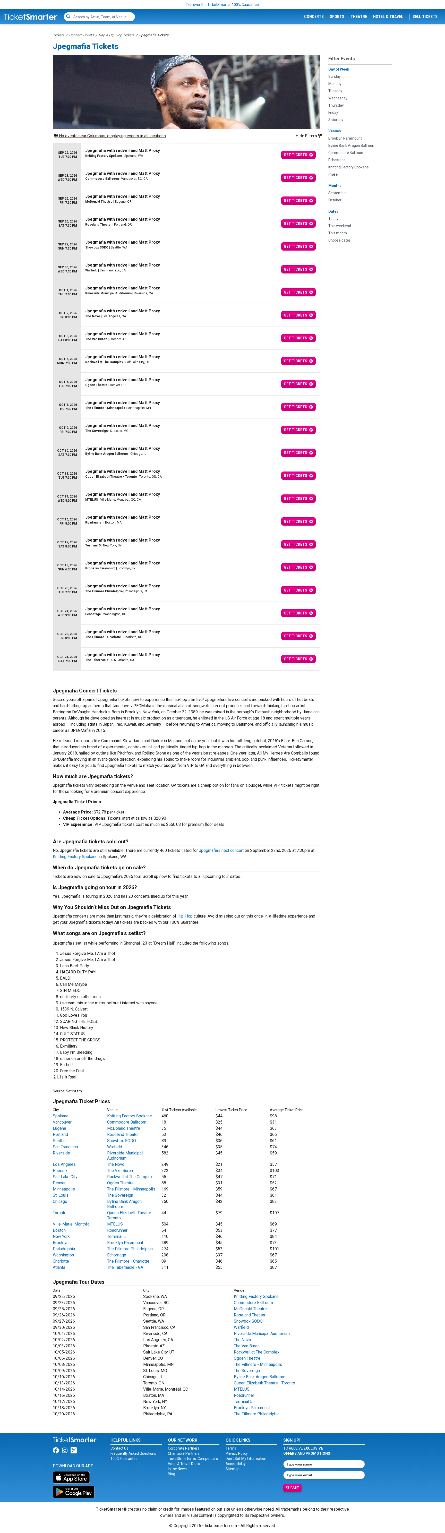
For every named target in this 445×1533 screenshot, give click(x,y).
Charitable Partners (184, 1453)
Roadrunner (117, 1230)
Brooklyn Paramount (125, 1242)
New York (61, 1236)
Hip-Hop (185, 916)
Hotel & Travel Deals (184, 1464)
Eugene (59, 1128)
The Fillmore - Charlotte (128, 1261)
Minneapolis (64, 1189)
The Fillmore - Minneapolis (131, 1189)
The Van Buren (120, 1170)
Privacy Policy (237, 1453)
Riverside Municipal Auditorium (125, 1156)
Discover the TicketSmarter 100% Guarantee (222, 5)
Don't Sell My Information (246, 1459)
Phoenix (60, 1170)
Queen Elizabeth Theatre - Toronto (264, 1383)
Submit (292, 1488)
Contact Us (119, 1448)
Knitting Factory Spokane (75, 856)
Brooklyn (61, 1242)
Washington (63, 1255)
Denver (59, 1182)
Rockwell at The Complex (130, 1176)
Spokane (61, 1116)
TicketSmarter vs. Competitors (193, 1459)
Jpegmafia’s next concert (221, 850)
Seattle (59, 1140)
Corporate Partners (183, 1448)
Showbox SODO (121, 1140)
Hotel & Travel (388, 16)
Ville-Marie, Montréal (71, 1224)
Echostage (116, 1255)
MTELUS (115, 1224)
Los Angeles (64, 1164)
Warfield (114, 1146)
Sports (337, 16)
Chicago (60, 1201)
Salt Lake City (65, 1176)
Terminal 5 (116, 1236)
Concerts (314, 16)
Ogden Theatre (120, 1182)
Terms (231, 1448)
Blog (171, 1474)
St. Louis (61, 1195)
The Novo (115, 1164)
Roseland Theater (123, 1134)
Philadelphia (64, 1248)
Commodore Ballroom (126, 1122)
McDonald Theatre (123, 1128)
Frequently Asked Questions (133, 1453)
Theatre (358, 16)
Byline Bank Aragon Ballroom (259, 1376)
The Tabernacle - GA (125, 1267)
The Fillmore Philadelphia (130, 1248)
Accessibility (236, 1464)
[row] (186, 154)
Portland (60, 1134)
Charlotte (61, 1261)
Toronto (59, 1212)
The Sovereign (120, 1195)
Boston (59, 1230)
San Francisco (65, 1146)
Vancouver (62, 1122)
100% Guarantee (124, 1459)
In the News (177, 1469)
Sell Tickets (425, 16)
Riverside (61, 1153)
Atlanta (59, 1267)
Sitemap (232, 1469)
